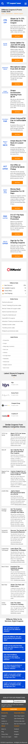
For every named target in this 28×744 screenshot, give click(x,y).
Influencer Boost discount (17, 544)
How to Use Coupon (6, 737)
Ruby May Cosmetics (8, 346)
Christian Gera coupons (19, 580)
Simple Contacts (7, 364)
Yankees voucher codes (8, 324)
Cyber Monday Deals (19, 718)
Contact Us (4, 721)
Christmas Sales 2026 (19, 721)
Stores (3, 718)
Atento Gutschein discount (9, 312)
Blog (2, 731)
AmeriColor (6, 361)
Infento (5, 352)
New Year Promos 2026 (20, 723)
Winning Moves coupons (20, 504)
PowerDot (6, 340)
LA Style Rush (7, 355)
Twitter (15, 737)
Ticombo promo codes (8, 328)
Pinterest (16, 731)
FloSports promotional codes (10, 331)
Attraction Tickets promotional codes (12, 321)
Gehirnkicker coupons (16, 613)
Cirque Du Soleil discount (9, 315)
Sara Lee (5, 349)
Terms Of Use (4, 723)
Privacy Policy (4, 734)
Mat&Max (6, 358)
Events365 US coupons (8, 318)
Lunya (5, 343)
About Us (3, 729)
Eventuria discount (7, 302)
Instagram (16, 734)
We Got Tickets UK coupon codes (11, 308)
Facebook (16, 729)
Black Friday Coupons (19, 716)
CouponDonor (9, 742)
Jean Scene (6, 367)
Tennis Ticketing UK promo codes (11, 305)
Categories (4, 716)
